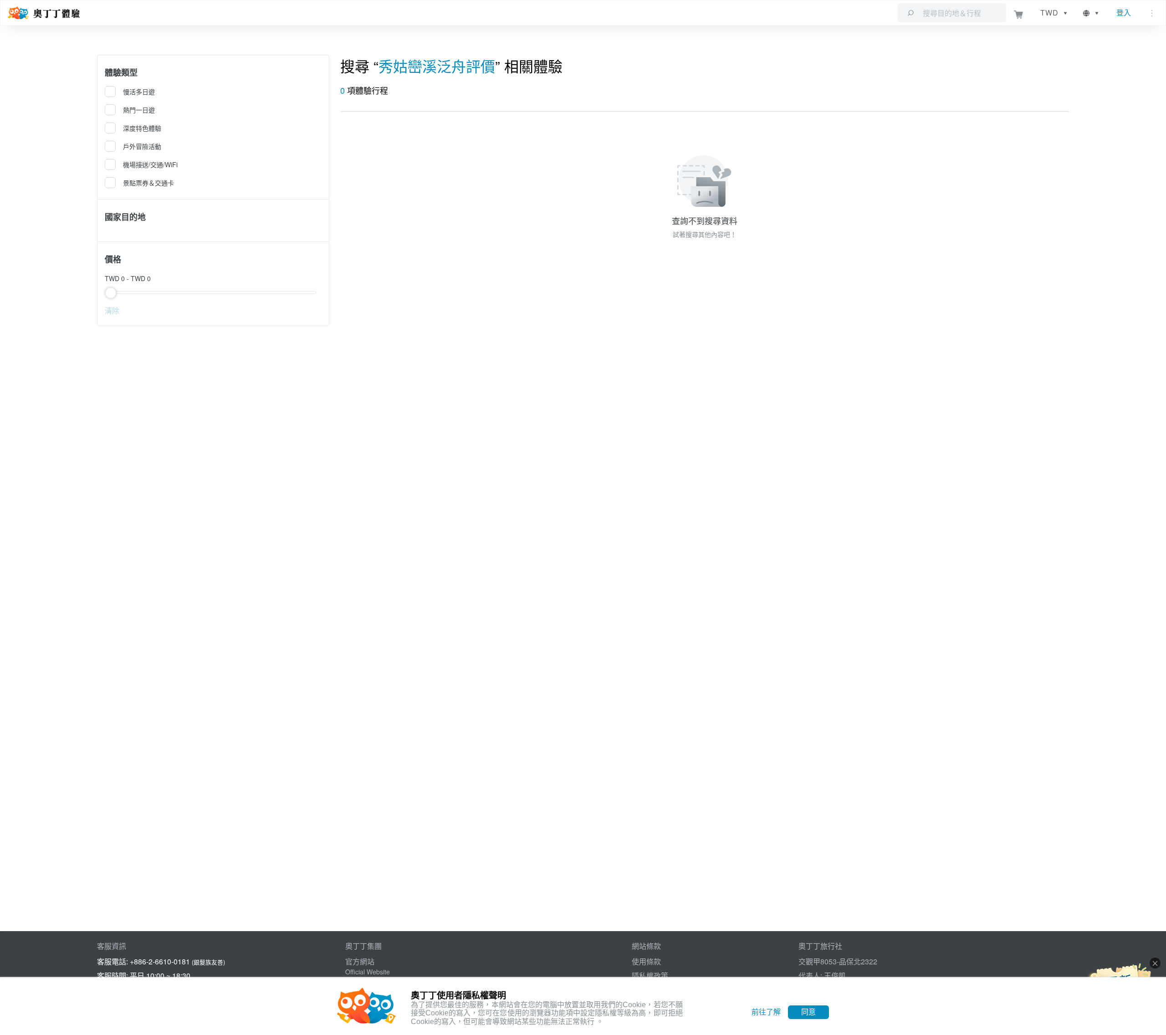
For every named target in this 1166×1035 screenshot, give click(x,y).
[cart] (1019, 13)
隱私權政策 (650, 975)
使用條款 (646, 961)
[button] (1091, 12)
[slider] (213, 292)
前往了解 (766, 1012)
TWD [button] (1049, 12)
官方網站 (359, 961)
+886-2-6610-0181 (160, 961)
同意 (808, 1012)
